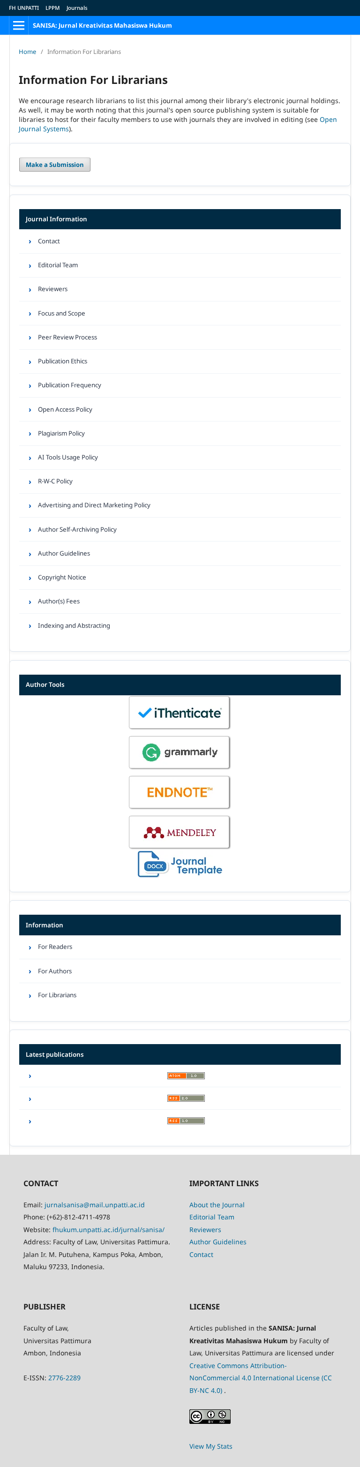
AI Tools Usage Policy (68, 457)
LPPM (52, 7)
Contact (49, 241)
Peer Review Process (67, 337)
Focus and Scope (61, 313)
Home (27, 51)
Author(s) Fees (59, 601)
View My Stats (210, 1446)
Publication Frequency (69, 385)
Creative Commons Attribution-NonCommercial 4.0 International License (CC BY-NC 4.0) (260, 1378)
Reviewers (53, 289)
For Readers (55, 946)
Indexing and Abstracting (74, 625)
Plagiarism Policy (61, 433)
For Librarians (57, 995)
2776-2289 (64, 1377)
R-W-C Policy (55, 481)
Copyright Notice (62, 577)
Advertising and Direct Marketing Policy (94, 505)
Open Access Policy (65, 409)
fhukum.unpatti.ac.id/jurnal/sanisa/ (108, 1229)
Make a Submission (55, 164)
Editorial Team (58, 265)
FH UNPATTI (24, 7)
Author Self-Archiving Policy (77, 529)
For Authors (55, 971)
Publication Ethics (62, 361)
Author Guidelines (64, 553)
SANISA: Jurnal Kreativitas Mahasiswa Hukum (102, 25)
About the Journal (217, 1204)
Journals (77, 7)
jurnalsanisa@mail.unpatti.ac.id (95, 1204)
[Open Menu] (18, 25)
